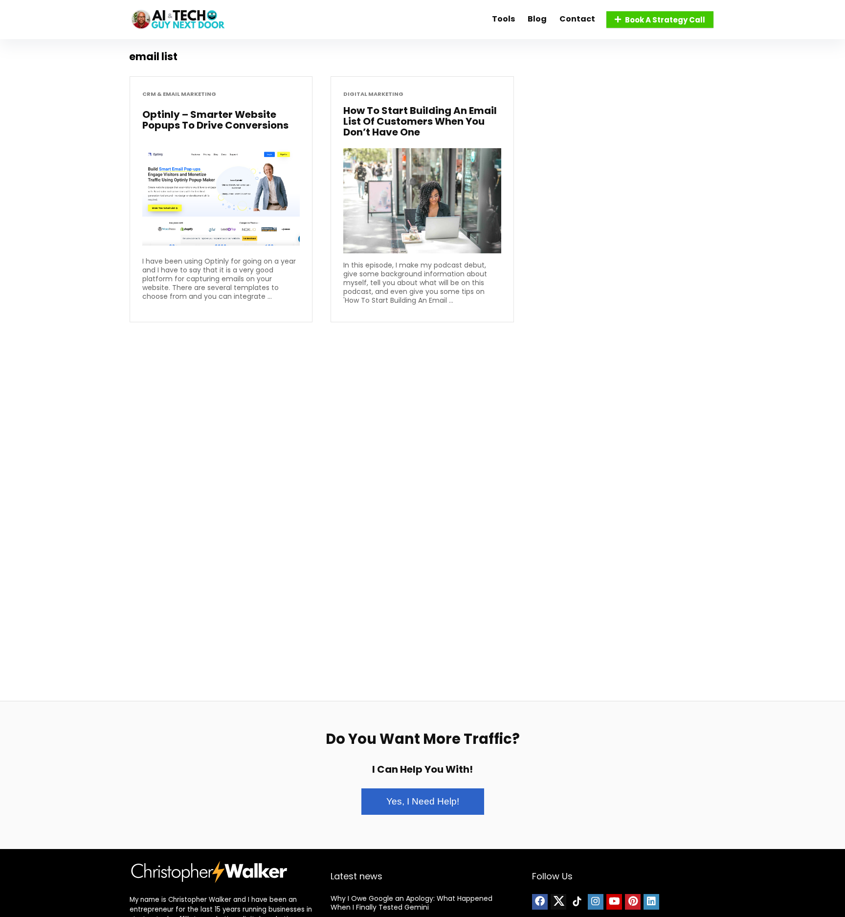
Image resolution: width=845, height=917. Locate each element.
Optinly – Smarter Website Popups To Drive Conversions (215, 120)
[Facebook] (540, 902)
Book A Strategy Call (665, 20)
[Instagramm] (595, 902)
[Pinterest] (633, 902)
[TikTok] (577, 902)
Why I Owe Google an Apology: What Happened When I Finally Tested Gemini (411, 903)
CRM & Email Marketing (179, 94)
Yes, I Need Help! (422, 801)
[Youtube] (614, 902)
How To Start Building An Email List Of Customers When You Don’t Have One (420, 121)
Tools (503, 18)
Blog (537, 18)
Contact (577, 18)
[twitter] (558, 902)
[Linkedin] (651, 902)
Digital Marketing (373, 94)
